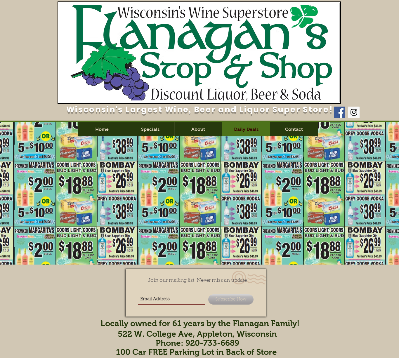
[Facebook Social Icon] (339, 112)
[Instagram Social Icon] (354, 112)
